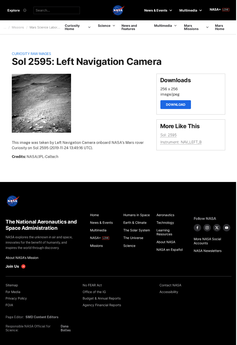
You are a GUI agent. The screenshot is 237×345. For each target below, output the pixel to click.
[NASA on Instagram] (207, 227)
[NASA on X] (217, 227)
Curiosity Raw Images (31, 54)
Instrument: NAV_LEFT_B (181, 142)
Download (175, 104)
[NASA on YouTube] (226, 227)
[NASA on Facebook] (197, 227)
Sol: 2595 (168, 135)
